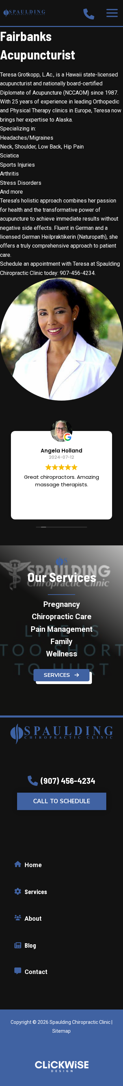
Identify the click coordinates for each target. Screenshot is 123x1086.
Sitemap (61, 1031)
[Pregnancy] (61, 604)
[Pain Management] (62, 629)
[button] (61, 675)
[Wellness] (61, 654)
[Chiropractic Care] (62, 616)
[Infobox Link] (88, 13)
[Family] (61, 641)
